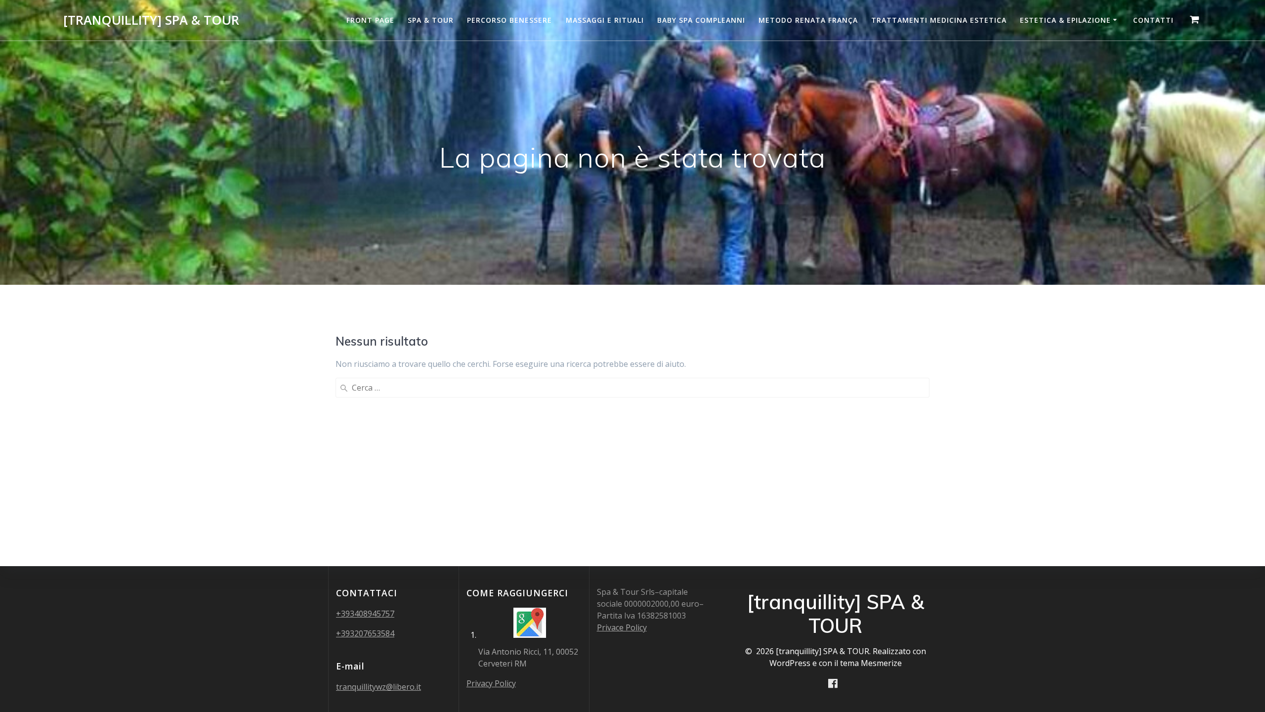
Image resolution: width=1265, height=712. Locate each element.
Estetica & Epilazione (1065, 20)
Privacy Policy (491, 683)
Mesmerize (881, 663)
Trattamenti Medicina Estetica (939, 20)
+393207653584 (365, 633)
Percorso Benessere (509, 20)
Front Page (370, 20)
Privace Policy (622, 627)
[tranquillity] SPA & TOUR (151, 20)
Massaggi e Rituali (605, 20)
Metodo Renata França (808, 20)
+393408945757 (365, 613)
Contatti (1153, 20)
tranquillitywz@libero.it (378, 686)
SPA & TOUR (431, 20)
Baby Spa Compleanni (701, 20)
